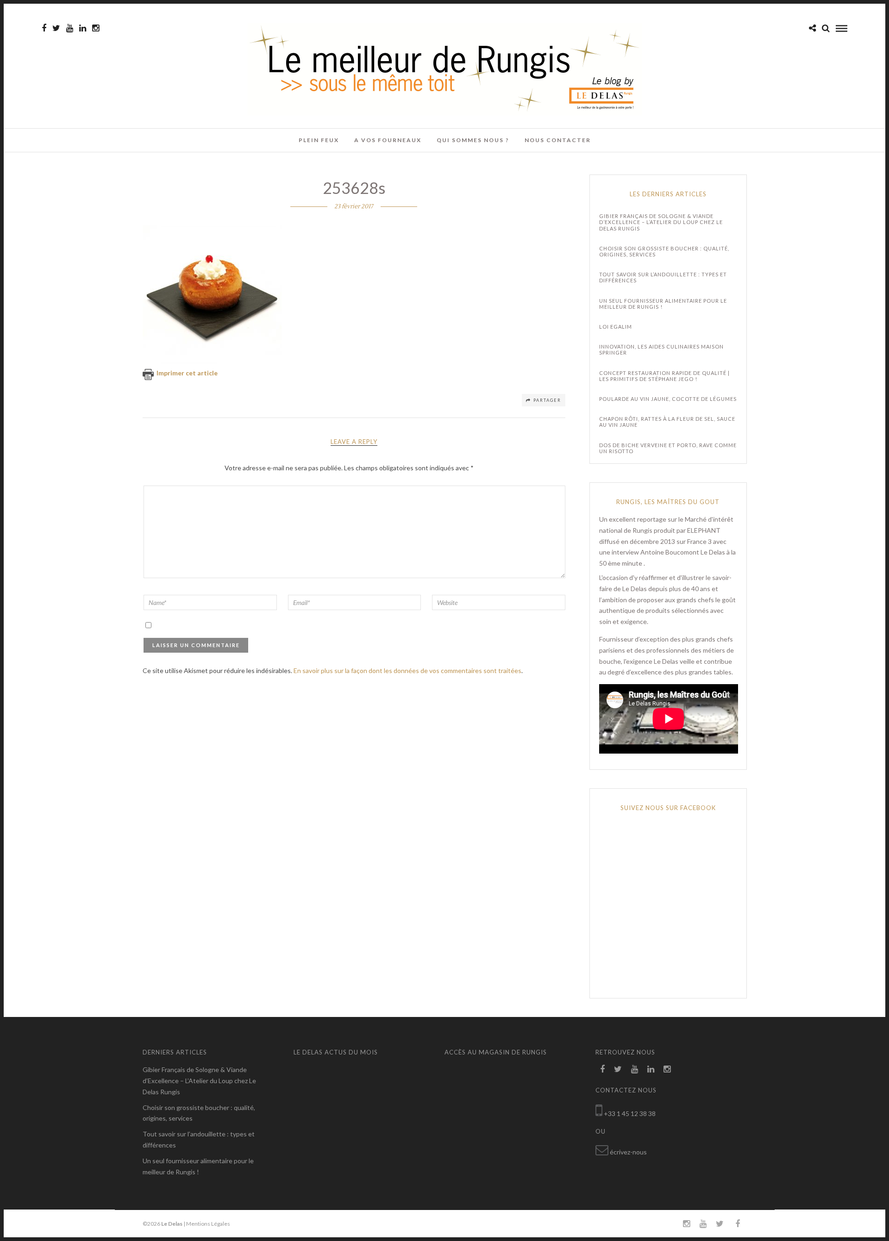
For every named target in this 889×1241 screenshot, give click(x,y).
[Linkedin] (82, 28)
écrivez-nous (628, 1152)
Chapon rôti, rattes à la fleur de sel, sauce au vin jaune (667, 422)
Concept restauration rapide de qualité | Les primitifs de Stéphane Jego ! (664, 376)
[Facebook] (602, 1069)
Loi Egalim (615, 327)
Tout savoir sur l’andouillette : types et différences (663, 277)
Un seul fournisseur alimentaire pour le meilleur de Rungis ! (663, 304)
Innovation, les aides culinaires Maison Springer (661, 349)
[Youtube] (69, 28)
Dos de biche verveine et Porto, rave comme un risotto (668, 448)
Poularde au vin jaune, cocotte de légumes (668, 399)
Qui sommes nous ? (473, 140)
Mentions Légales (208, 1223)
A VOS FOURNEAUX (387, 140)
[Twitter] (618, 1069)
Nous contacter (558, 140)
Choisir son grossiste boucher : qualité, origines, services (664, 251)
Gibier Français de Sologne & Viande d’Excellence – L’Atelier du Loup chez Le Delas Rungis (661, 222)
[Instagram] (95, 28)
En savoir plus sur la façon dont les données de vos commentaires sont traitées (407, 670)
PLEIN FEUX (319, 140)
